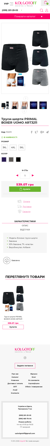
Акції (15, 390)
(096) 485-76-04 (25, 419)
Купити (13, 327)
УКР (6, 4)
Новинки (15, 380)
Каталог (15, 377)
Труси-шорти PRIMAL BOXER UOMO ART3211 (13, 318)
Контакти (15, 393)
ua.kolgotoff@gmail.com (25, 433)
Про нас (15, 374)
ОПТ (15, 387)
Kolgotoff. (23, 441)
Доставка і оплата (15, 383)
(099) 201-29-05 (25, 415)
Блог (34, 377)
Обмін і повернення (33, 387)
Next (24, 111)
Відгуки (34, 374)
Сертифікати (33, 383)
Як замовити (33, 380)
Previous (26, 98)
